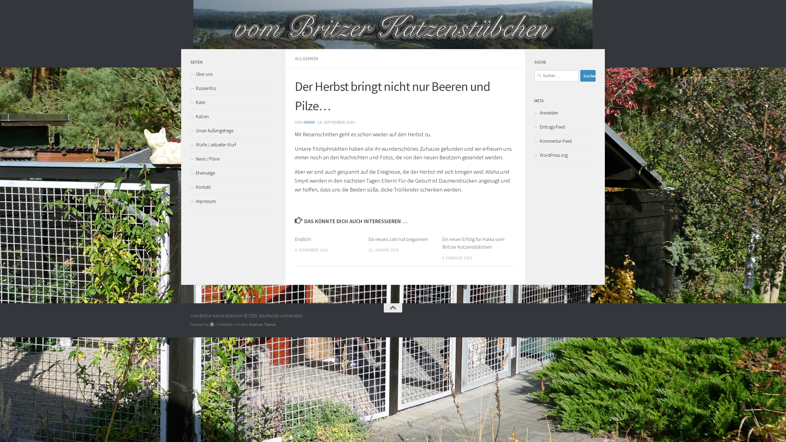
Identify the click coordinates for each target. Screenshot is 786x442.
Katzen (202, 116)
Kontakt (203, 187)
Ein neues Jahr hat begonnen (398, 239)
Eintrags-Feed (552, 127)
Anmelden (549, 113)
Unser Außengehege (214, 131)
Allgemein (306, 58)
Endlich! (303, 239)
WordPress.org (554, 155)
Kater (201, 102)
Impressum (206, 201)
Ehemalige (205, 173)
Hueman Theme (262, 324)
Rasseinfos (206, 88)
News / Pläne (208, 159)
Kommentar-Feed (556, 141)
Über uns (204, 74)
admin (309, 122)
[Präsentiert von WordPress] (212, 325)
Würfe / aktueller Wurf (216, 145)
